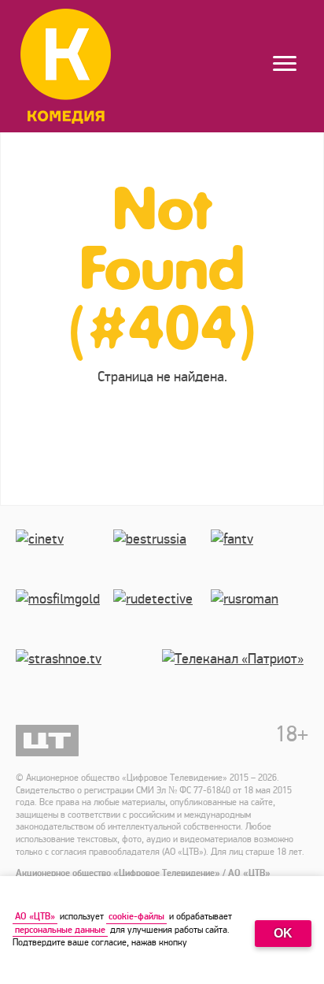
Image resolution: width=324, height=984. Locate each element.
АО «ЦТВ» (35, 917)
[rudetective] (162, 619)
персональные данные (60, 930)
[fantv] (259, 559)
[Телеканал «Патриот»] (235, 679)
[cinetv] (64, 559)
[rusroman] (259, 619)
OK (283, 933)
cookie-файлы (136, 917)
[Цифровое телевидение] (47, 740)
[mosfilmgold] (64, 619)
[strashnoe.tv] (89, 679)
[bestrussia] (162, 559)
